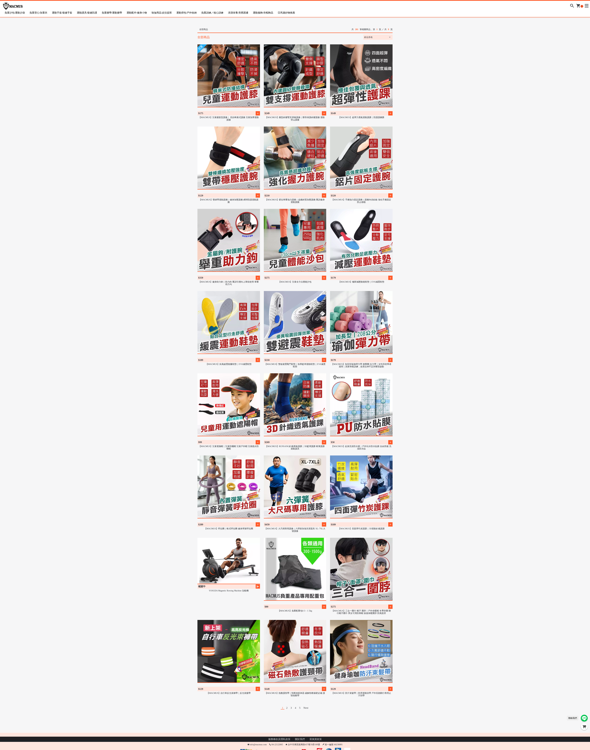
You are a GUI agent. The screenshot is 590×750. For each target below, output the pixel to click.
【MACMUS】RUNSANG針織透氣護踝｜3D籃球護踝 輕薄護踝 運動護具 (295, 447)
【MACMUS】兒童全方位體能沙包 (294, 282)
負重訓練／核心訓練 (212, 12)
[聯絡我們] (584, 718)
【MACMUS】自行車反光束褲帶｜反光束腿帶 (229, 693)
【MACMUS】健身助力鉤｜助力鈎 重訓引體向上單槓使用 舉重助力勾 (229, 283)
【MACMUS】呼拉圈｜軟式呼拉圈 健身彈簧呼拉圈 (228, 528)
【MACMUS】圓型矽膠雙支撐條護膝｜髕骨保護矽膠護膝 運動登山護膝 (295, 118)
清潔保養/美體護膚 (238, 12)
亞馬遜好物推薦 (286, 12)
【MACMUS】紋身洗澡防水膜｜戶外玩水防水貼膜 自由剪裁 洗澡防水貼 (361, 447)
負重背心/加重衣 (38, 12)
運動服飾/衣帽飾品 (263, 12)
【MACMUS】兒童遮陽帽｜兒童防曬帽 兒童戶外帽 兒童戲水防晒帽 (229, 447)
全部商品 (203, 29)
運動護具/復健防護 (87, 12)
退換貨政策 (315, 739)
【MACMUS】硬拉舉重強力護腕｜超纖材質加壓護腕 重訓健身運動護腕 (295, 201)
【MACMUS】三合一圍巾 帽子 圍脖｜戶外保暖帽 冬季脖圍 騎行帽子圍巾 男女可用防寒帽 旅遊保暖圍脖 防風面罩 (361, 612)
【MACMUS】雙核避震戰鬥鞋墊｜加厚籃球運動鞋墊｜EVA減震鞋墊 (295, 365)
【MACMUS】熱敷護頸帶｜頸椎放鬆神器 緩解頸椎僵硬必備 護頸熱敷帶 (295, 694)
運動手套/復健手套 (62, 12)
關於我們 (300, 739)
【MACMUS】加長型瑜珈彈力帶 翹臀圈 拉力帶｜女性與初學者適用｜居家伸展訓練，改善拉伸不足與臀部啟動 (361, 365)
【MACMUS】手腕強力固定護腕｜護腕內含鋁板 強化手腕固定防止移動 (361, 201)
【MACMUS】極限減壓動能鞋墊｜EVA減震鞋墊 (361, 282)
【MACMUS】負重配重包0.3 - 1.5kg (295, 611)
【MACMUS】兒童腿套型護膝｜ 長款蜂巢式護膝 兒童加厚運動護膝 (229, 118)
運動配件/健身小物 (137, 12)
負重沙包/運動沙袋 (15, 12)
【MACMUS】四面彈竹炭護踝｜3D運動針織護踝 (361, 528)
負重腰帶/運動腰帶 (112, 12)
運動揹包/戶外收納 (186, 12)
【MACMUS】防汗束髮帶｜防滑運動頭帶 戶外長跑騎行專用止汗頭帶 (361, 694)
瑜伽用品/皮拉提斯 (161, 12)
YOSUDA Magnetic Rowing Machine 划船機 (229, 591)
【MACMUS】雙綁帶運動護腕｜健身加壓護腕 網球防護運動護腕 (228, 201)
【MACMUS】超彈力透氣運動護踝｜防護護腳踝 (361, 117)
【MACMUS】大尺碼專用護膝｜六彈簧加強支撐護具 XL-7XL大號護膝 (295, 529)
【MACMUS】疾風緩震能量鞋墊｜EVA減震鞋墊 (229, 364)
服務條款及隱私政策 (279, 739)
